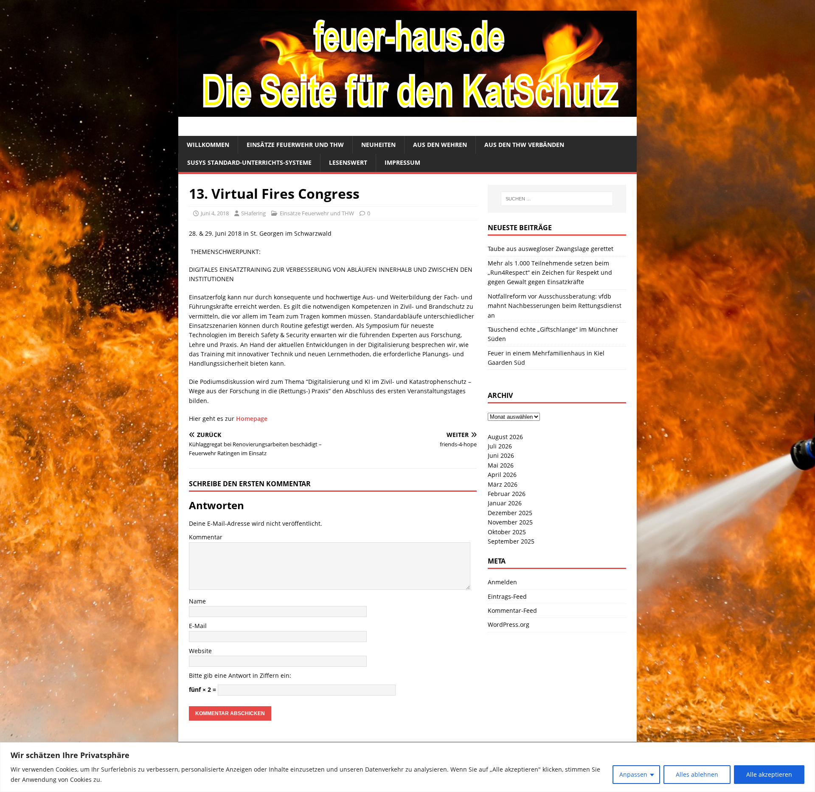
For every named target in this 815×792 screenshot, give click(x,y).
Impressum (402, 162)
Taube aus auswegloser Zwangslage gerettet (550, 249)
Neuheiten (378, 145)
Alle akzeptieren (769, 774)
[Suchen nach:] (557, 199)
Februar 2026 (507, 494)
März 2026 (502, 484)
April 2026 (502, 475)
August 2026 (505, 437)
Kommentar (205, 537)
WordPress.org (508, 624)
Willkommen (208, 145)
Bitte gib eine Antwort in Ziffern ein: (240, 675)
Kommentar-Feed (512, 610)
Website (200, 651)
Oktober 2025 (507, 532)
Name (197, 601)
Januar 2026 (505, 503)
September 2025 (511, 541)
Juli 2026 (500, 446)
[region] (407, 767)
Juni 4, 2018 (215, 213)
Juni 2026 (501, 455)
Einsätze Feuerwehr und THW (295, 145)
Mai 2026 (501, 465)
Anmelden (502, 582)
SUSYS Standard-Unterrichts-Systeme (249, 162)
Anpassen (633, 774)
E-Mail (198, 626)
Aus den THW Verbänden (524, 145)
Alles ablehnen (697, 774)
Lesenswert (348, 162)
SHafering (253, 213)
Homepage (251, 418)
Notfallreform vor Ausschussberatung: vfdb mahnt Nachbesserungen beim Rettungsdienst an (554, 305)
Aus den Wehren (440, 145)
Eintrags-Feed (507, 596)
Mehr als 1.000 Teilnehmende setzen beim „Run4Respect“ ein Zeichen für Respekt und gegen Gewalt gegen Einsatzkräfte (550, 272)
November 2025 (510, 522)
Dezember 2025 (510, 513)
